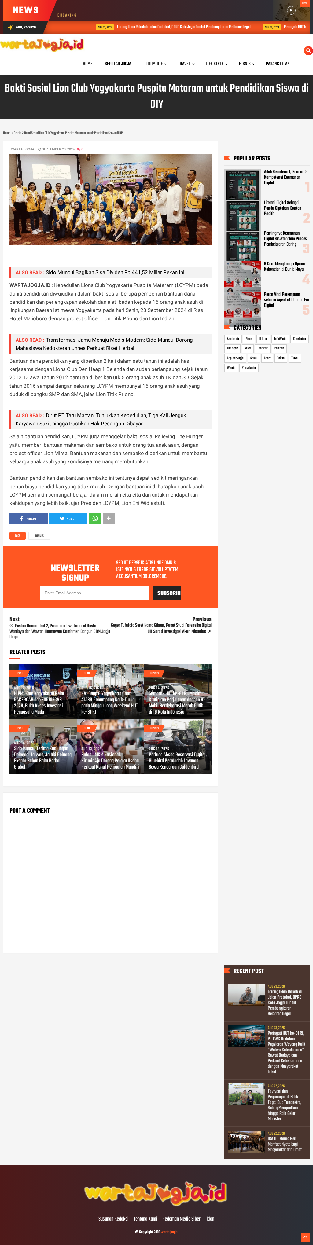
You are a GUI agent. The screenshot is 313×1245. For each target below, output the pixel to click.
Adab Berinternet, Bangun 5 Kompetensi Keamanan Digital (285, 177)
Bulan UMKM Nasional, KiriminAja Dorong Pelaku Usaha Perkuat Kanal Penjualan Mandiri (110, 761)
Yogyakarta (249, 368)
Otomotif (263, 348)
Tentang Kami (145, 1219)
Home (88, 64)
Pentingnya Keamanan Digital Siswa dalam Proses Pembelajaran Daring (285, 239)
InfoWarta (280, 339)
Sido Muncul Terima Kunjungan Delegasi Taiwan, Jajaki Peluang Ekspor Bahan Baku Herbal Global (43, 758)
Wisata (231, 368)
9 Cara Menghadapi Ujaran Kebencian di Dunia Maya (284, 267)
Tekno (281, 358)
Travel (294, 358)
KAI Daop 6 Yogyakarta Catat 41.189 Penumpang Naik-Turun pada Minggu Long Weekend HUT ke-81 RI (109, 703)
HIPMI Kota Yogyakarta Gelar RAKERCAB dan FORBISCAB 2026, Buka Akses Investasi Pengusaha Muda (39, 703)
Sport (267, 358)
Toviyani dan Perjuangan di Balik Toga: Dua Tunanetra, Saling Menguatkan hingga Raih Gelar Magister (284, 1105)
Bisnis (39, 536)
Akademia (233, 339)
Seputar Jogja (235, 358)
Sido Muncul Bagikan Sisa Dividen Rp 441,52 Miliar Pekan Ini (115, 272)
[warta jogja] (156, 1206)
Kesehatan (299, 339)
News (248, 348)
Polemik (279, 348)
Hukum (263, 339)
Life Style (232, 348)
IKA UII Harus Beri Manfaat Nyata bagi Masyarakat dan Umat (285, 1144)
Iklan (209, 1219)
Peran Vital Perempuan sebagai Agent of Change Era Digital (286, 300)
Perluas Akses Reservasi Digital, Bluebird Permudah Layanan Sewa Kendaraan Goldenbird (178, 761)
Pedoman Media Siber (181, 1219)
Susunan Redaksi (113, 1219)
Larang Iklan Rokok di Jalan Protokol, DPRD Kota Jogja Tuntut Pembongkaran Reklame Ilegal (163, 27)
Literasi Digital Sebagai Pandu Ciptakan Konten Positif (282, 208)
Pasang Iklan (278, 64)
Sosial (253, 358)
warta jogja (169, 1232)
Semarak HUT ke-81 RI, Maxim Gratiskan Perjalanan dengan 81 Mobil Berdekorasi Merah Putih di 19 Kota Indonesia (177, 703)
